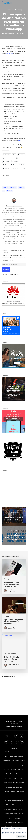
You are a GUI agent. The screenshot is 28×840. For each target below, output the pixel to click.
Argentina (5, 187)
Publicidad (8, 800)
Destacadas (14, 765)
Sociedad (15, 809)
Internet (21, 778)
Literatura (6, 791)
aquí (19, 140)
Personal (9, 10)
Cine (15, 756)
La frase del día (20, 782)
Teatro (10, 818)
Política (21, 796)
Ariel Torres (13, 187)
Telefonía (18, 10)
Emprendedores (10, 774)
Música (13, 791)
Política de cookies (16, 833)
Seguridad (19, 805)
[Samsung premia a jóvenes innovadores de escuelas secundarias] (14, 516)
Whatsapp (9, 190)
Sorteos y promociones (11, 813)
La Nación (21, 187)
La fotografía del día (9, 782)
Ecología (21, 765)
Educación (13, 769)
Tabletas (21, 813)
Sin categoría (7, 809)
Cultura (23, 760)
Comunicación (15, 760)
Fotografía (19, 774)
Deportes (6, 765)
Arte (6, 756)
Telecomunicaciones (10, 822)
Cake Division (18, 726)
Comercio (20, 756)
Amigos (22, 751)
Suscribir (6, 269)
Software (21, 809)
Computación (6, 760)
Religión (8, 805)
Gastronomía (7, 778)
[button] (25, 3)
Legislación (19, 787)
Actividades (7, 751)
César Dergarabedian (9, 33)
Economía (6, 769)
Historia (15, 778)
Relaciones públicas (17, 800)
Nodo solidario (20, 791)
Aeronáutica (14, 751)
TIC (3, 190)
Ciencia (11, 756)
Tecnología (7, 579)
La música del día (10, 787)
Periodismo (8, 796)
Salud (13, 805)
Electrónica (21, 769)
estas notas (9, 53)
